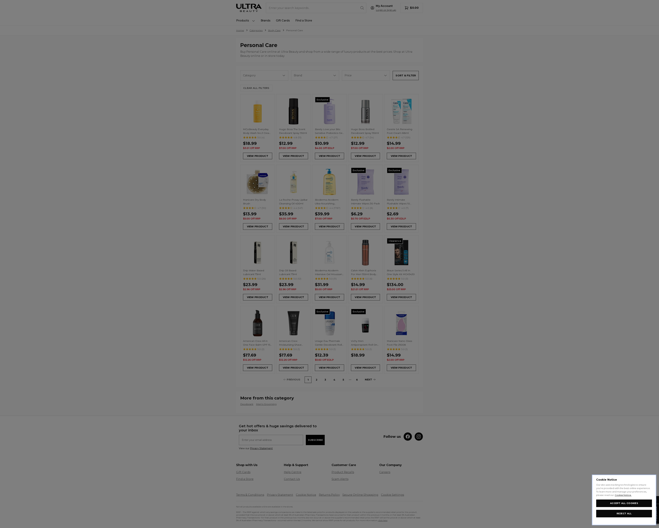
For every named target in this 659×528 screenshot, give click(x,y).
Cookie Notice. (623, 495)
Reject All (624, 513)
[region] (624, 500)
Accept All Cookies (624, 503)
